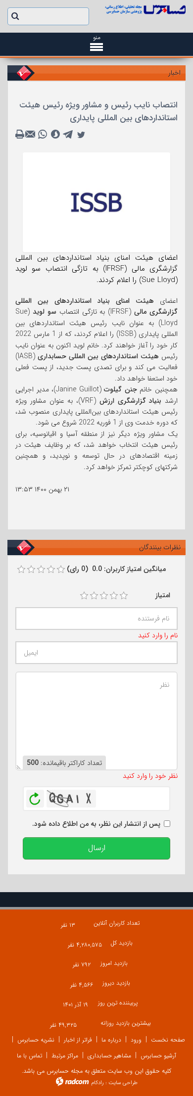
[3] (103, 595)
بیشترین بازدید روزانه (125, 1023)
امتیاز (162, 595)
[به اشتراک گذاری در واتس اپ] (42, 134)
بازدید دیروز (116, 983)
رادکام (97, 1083)
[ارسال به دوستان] (31, 134)
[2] (94, 595)
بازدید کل (121, 943)
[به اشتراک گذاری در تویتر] (81, 134)
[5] (123, 595)
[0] (21, 569)
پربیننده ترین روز (118, 1002)
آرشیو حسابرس (158, 1055)
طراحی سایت (123, 1083)
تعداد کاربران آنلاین (117, 923)
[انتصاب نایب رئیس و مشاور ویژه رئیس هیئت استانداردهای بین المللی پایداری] (96, 201)
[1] (84, 595)
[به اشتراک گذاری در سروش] (55, 134)
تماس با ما (29, 1055)
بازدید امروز (114, 963)
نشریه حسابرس (35, 1040)
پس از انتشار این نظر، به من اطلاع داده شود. (96, 823)
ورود (136, 1040)
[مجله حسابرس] (145, 9)
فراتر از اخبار (78, 1040)
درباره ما (111, 1040)
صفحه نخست (168, 1040)
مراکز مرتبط (64, 1055)
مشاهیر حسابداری (109, 1055)
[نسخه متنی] (20, 134)
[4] (113, 595)
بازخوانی (35, 796)
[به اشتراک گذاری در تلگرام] (68, 134)
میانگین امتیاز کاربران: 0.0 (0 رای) (116, 569)
